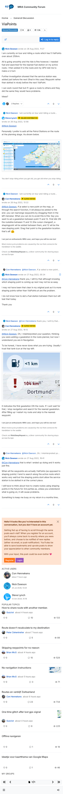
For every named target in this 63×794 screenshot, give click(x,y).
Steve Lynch (11, 118)
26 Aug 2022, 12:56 (19, 121)
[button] (4, 790)
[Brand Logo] (9, 7)
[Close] (58, 522)
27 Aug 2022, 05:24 (36, 274)
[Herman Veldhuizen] (3, 721)
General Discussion (9, 30)
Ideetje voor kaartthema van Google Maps (25, 756)
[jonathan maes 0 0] (3, 741)
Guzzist (10, 612)
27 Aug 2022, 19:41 (35, 458)
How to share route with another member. (25, 607)
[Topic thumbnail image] (55, 670)
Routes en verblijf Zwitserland (18, 691)
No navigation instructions (16, 667)
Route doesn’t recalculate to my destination (26, 627)
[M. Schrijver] (3, 762)
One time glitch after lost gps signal (21, 711)
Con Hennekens (12, 199)
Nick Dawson (11, 49)
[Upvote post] (48, 104)
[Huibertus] (3, 696)
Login (19, 560)
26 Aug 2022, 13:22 (19, 202)
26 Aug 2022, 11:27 (35, 49)
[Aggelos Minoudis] (3, 632)
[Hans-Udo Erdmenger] (3, 676)
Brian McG (11, 652)
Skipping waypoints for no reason (20, 647)
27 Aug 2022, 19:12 (19, 329)
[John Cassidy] (3, 612)
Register (9, 560)
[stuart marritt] (3, 652)
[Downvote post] (58, 104)
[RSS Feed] (45, 30)
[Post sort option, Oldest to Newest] (5, 39)
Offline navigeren (11, 736)
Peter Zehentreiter (15, 632)
